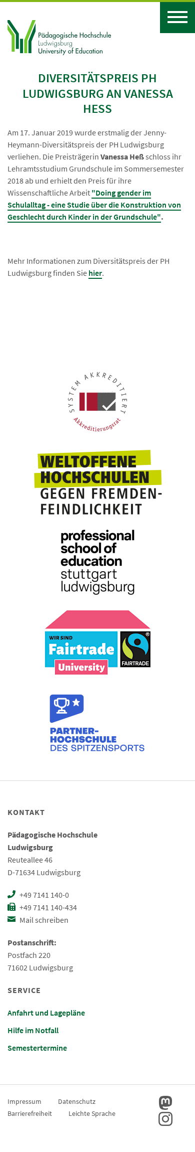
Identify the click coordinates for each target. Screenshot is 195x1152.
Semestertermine (37, 1048)
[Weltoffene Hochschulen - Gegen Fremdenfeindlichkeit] (98, 482)
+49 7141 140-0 (43, 895)
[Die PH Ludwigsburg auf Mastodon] (165, 1103)
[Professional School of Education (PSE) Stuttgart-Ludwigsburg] (97, 562)
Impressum (25, 1101)
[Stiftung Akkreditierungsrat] (97, 401)
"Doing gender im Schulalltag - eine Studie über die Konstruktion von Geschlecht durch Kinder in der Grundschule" (94, 205)
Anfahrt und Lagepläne (46, 1013)
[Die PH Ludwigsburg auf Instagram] (165, 1119)
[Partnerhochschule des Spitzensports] (97, 722)
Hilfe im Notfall (33, 1030)
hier (95, 273)
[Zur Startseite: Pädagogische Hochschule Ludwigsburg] (59, 36)
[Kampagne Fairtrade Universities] (98, 642)
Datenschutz (77, 1101)
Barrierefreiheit (30, 1113)
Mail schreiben (43, 920)
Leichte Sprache (92, 1113)
